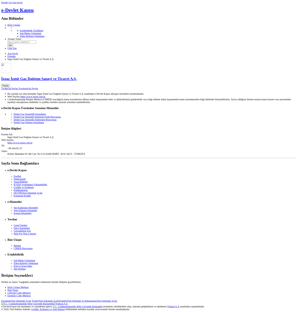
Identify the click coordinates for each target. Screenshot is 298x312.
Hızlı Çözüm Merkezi (18, 287)
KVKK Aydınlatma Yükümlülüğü (30, 184)
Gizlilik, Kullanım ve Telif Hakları (48, 309)
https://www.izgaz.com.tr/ (32, 96)
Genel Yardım (20, 225)
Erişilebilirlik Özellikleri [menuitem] (31, 30)
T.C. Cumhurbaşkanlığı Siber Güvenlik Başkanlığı (77, 306)
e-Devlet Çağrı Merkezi (19, 293)
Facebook (16, 301)
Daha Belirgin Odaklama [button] (26, 263)
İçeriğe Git (6, 2)
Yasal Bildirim (21, 181)
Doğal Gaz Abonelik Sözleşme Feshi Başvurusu (37, 117)
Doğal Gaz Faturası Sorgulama (29, 122)
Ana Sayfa (17, 2)
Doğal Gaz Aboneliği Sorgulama (30, 114)
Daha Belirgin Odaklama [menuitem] (32, 36)
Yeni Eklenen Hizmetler (25, 210)
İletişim (17, 245)
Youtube (73, 301)
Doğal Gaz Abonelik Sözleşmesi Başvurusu (35, 119)
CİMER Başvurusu (23, 248)
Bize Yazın (12, 290)
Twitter (45, 301)
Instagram (102, 301)
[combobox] (21, 42)
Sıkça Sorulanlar (22, 228)
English (17, 176)
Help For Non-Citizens (25, 233)
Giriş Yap (12, 48)
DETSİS (28, 193)
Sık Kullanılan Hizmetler (26, 207)
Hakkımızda (20, 179)
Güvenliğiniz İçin (22, 231)
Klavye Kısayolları (23, 266)
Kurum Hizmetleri (23, 213)
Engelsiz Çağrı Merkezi (19, 295)
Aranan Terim (14, 39)
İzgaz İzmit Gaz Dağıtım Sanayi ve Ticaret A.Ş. (39, 79)
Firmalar (11, 56)
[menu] (152, 32)
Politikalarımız (21, 190)
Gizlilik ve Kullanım (24, 187)
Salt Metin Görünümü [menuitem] (30, 33)
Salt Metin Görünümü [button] (24, 260)
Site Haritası (20, 269)
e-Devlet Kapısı (17, 10)
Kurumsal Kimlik (22, 195)
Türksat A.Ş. (173, 306)
